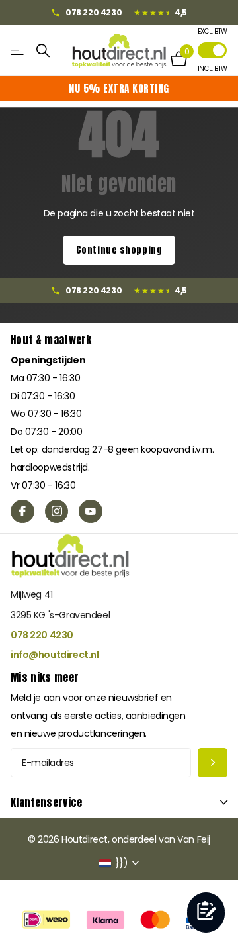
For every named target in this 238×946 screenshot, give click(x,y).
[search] (43, 51)
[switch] (212, 50)
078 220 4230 (42, 634)
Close (119, 802)
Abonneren (212, 763)
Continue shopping (119, 250)
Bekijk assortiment (18, 50)
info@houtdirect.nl (55, 654)
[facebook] (22, 512)
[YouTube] (90, 512)
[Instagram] (57, 512)
